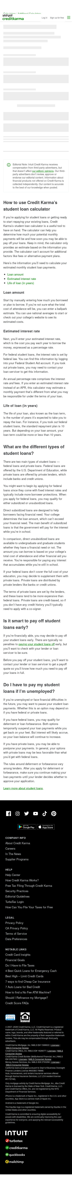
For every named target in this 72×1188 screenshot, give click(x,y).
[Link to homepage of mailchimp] (36, 1162)
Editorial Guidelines (17, 896)
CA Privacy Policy (16, 928)
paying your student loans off (37, 644)
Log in (44, 17)
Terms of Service (16, 933)
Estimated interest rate (21, 279)
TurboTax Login (14, 902)
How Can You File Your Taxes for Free (29, 907)
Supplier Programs (17, 859)
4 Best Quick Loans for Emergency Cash (31, 970)
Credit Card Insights (17, 954)
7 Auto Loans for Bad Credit (22, 987)
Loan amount (15, 274)
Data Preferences (16, 939)
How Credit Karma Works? (22, 880)
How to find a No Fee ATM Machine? (28, 992)
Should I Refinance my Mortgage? (26, 997)
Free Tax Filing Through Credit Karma (28, 885)
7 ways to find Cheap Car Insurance (27, 981)
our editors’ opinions (43, 171)
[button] (68, 17)
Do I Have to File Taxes (19, 965)
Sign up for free (57, 17)
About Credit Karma (17, 843)
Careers (10, 848)
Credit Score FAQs (17, 1003)
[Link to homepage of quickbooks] (36, 1155)
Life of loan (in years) (20, 283)
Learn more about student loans (23, 788)
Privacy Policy (14, 923)
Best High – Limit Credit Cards (24, 976)
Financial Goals (15, 960)
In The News (13, 854)
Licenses (55, 1045)
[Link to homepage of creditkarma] (36, 1147)
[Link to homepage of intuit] (36, 1133)
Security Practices (16, 891)
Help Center (12, 875)
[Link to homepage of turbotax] (36, 1140)
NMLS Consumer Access (17, 1047)
